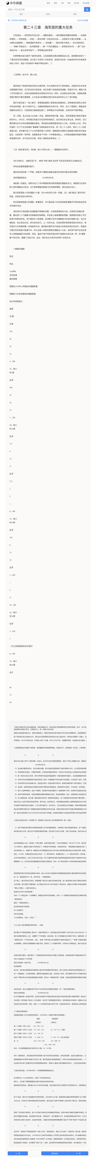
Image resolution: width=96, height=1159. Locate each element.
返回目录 (54, 1153)
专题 (55, 3)
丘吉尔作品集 (82, 20)
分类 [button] (47, 14)
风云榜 (76, 3)
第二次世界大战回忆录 (17, 20)
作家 (74, 14)
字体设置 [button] (85, 3)
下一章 (78, 1153)
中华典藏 (16, 3)
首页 (21, 14)
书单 (68, 3)
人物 (62, 3)
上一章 (17, 1153)
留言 (48, 3)
